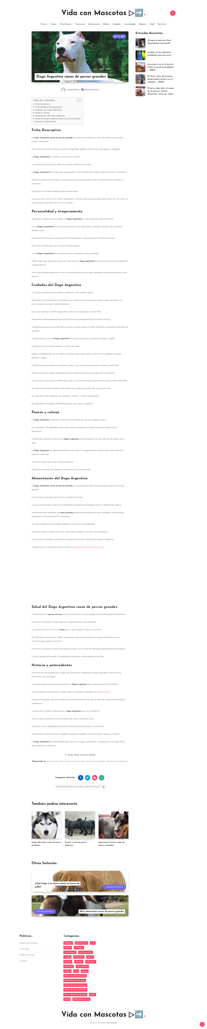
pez (76, 971)
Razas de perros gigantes (75, 976)
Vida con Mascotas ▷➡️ (102, 13)
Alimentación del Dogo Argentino (50, 116)
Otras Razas (65, 24)
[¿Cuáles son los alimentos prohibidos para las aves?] (140, 55)
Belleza (106, 24)
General (68, 962)
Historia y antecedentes (45, 121)
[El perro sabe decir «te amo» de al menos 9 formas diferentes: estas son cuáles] (140, 91)
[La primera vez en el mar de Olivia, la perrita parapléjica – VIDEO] (140, 67)
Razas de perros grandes (85, 755)
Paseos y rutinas (42, 113)
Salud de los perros (81, 999)
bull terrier (98, 692)
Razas (70, 755)
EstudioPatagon (111, 1023)
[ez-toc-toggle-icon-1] (78, 101)
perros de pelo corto (55, 761)
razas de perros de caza (74, 761)
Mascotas (91, 962)
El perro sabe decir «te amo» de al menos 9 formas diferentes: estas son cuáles (161, 91)
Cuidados (117, 24)
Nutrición (162, 24)
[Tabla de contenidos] (79, 100)
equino (67, 957)
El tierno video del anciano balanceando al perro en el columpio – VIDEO (160, 79)
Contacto (23, 961)
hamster (79, 962)
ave (92, 943)
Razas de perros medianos (75, 985)
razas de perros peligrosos (117, 761)
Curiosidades (130, 24)
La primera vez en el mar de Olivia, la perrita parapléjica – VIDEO (161, 67)
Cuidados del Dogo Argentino (48, 110)
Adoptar (142, 24)
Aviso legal (24, 949)
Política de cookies (27, 955)
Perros (43, 24)
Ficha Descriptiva (42, 104)
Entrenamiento (85, 952)
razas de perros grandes (95, 761)
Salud (152, 24)
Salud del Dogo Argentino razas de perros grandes (58, 118)
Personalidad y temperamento (48, 107)
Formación (80, 24)
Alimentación (94, 24)
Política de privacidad (28, 943)
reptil (92, 994)
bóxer (107, 692)
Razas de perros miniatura (75, 990)
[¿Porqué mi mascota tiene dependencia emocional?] (140, 43)
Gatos (54, 24)
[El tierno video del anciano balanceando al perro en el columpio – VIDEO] (140, 79)
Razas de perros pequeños (75, 994)
